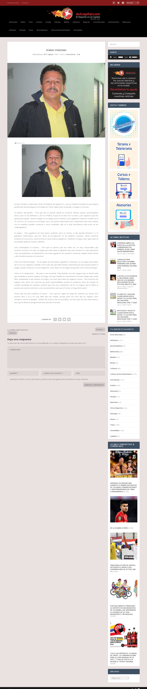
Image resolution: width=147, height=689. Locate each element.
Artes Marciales (99, 22)
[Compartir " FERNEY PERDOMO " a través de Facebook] (55, 319)
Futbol (23, 22)
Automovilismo (113, 22)
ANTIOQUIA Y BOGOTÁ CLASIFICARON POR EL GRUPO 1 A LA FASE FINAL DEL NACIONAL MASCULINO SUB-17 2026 (127, 314)
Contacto (25, 3)
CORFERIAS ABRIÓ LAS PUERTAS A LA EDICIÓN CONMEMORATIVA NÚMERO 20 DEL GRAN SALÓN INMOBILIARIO (126, 247)
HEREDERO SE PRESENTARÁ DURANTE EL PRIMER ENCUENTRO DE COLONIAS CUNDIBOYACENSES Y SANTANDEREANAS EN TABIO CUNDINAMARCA (123, 487)
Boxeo (112, 363)
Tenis (31, 22)
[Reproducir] (111, 57)
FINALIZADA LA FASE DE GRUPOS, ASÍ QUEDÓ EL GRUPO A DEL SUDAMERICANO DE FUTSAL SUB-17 (123, 568)
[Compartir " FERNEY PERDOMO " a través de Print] (69, 319)
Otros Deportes (42, 30)
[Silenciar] (130, 57)
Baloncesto (127, 22)
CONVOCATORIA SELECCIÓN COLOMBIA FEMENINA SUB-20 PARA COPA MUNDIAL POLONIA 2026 (127, 263)
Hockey (48, 22)
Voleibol (113, 436)
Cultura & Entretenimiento (60, 30)
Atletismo (76, 22)
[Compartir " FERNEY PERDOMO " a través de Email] (64, 319)
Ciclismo (39, 22)
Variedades (78, 30)
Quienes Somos (13, 3)
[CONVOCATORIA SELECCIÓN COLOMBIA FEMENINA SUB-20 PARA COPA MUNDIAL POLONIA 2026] (113, 261)
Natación (86, 22)
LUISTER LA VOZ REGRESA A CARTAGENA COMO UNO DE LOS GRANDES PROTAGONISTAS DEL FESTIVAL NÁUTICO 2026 (127, 280)
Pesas (31, 30)
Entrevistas (13, 22)
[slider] (120, 57)
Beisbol (66, 22)
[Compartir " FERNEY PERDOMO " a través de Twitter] (59, 319)
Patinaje (57, 22)
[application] (124, 57)
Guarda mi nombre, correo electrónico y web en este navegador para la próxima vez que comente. (49, 379)
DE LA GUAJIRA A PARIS (119, 528)
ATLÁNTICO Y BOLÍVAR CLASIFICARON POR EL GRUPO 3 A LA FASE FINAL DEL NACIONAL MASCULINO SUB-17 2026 (127, 298)
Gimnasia (12, 30)
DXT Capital (48, 54)
